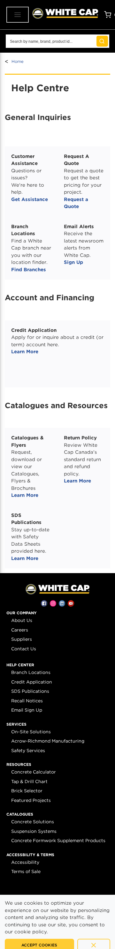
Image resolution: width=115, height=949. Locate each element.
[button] (21, 612)
